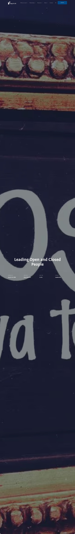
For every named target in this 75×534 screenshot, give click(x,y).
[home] (12, 2)
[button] (24, 3)
